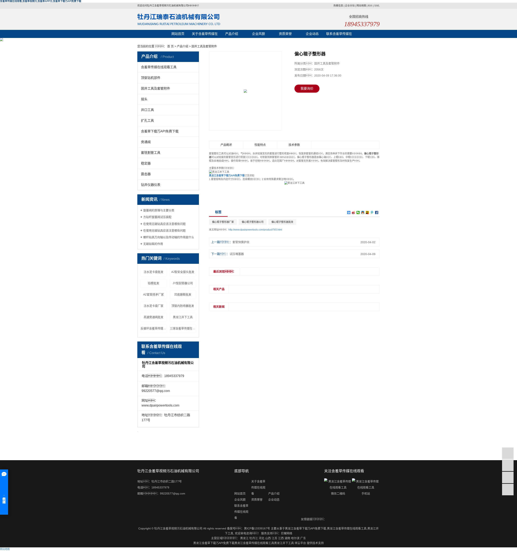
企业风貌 (258, 34)
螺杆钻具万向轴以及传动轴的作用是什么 (168, 237)
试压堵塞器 (237, 254)
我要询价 (307, 88)
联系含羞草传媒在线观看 (339, 35)
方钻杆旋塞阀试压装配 (157, 217)
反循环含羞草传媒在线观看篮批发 (154, 328)
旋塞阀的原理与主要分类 (158, 210)
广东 (303, 538)
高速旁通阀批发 (153, 317)
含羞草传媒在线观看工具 (159, 67)
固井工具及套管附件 (204, 46)
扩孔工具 (147, 120)
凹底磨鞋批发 (182, 294)
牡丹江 (253, 538)
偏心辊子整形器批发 (282, 222)
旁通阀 (146, 142)
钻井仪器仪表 (150, 184)
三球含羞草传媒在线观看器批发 (183, 328)
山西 (268, 538)
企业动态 (312, 34)
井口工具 (147, 110)
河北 (261, 538)
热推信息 (338, 5)
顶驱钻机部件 (150, 78)
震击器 (146, 174)
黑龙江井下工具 (183, 317)
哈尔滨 (295, 538)
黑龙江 (244, 538)
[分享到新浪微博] (353, 212)
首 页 (170, 46)
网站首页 (177, 34)
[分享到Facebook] (376, 212)
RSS (370, 5)
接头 (144, 99)
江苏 (274, 538)
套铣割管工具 (150, 152)
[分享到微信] (358, 212)
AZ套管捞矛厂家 (153, 294)
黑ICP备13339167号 (257, 528)
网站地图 (361, 5)
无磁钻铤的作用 (153, 243)
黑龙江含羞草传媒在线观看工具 (347, 528)
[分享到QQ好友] (363, 212)
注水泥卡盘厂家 (153, 305)
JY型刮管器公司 (183, 283)
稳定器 (146, 163)
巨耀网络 (286, 533)
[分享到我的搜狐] (367, 212)
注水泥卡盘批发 (153, 271)
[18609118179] (508, 453)
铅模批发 (153, 283)
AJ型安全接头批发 (182, 271)
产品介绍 (231, 34)
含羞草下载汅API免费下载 (160, 131)
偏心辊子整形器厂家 (223, 222)
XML (377, 5)
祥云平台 (300, 543)
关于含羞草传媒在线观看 (205, 35)
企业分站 (350, 5)
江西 (281, 538)
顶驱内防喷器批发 (182, 305)
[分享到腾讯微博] (372, 212)
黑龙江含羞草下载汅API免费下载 (305, 528)
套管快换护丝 (240, 242)
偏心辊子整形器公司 (253, 222)
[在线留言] (508, 477)
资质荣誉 (285, 34)
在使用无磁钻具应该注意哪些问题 (164, 223)
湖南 (287, 538)
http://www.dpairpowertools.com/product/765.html (255, 229)
